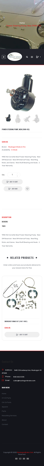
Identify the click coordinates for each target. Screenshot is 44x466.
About (4, 420)
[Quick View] (5, 288)
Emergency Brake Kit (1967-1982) (16, 321)
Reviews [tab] (5, 221)
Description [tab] (6, 217)
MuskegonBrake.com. (25, 452)
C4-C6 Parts (6, 402)
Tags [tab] (3, 226)
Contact (5, 424)
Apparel (5, 407)
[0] (37, 57)
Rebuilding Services (9, 415)
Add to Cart (14, 182)
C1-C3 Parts (6, 398)
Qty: (3, 175)
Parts (4, 411)
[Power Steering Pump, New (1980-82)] (8, 118)
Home (22, 23)
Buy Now (14, 189)
